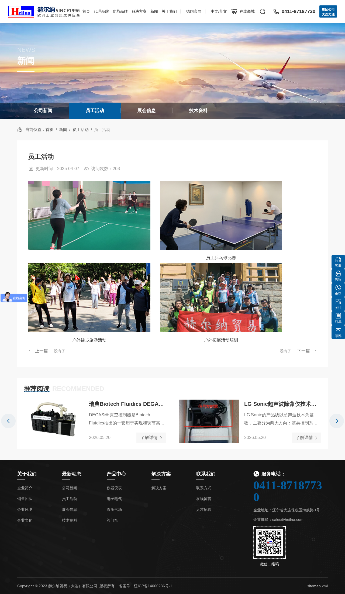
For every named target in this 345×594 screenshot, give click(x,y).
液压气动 (114, 509)
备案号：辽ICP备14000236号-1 (145, 586)
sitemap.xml (317, 586)
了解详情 (149, 437)
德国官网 (193, 11)
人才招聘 (203, 509)
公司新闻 (43, 110)
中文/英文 (219, 11)
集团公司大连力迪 (328, 12)
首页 (86, 11)
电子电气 (114, 499)
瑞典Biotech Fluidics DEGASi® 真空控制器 (127, 404)
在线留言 (203, 499)
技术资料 (198, 110)
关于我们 (169, 11)
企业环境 (24, 509)
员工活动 (95, 110)
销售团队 (24, 499)
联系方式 (203, 488)
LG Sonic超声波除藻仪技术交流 (282, 404)
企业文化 (24, 520)
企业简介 (24, 488)
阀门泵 (112, 520)
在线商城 (247, 11)
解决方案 (139, 11)
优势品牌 (120, 11)
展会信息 (146, 110)
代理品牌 (101, 11)
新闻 (154, 11)
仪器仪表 (114, 488)
